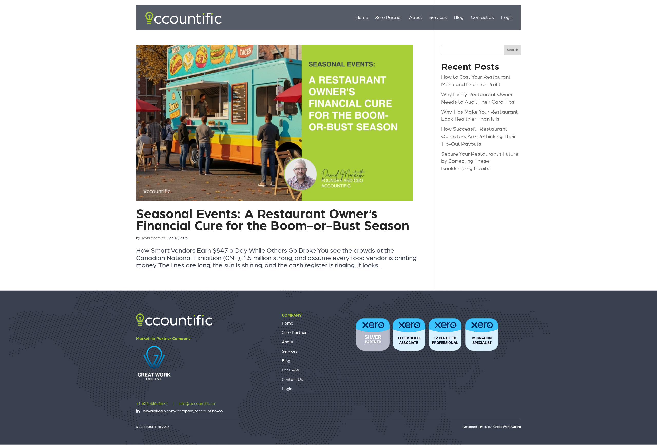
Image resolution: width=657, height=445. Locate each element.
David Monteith (153, 238)
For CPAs (290, 370)
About (415, 18)
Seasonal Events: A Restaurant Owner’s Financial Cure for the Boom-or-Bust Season (272, 220)
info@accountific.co (197, 404)
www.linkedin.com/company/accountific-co (183, 411)
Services (438, 18)
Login (507, 18)
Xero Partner (388, 18)
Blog (459, 18)
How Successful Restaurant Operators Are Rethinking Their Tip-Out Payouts (478, 136)
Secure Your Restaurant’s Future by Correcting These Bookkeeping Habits (479, 161)
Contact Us (482, 18)
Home (362, 18)
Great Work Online (507, 427)
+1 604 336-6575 (152, 404)
